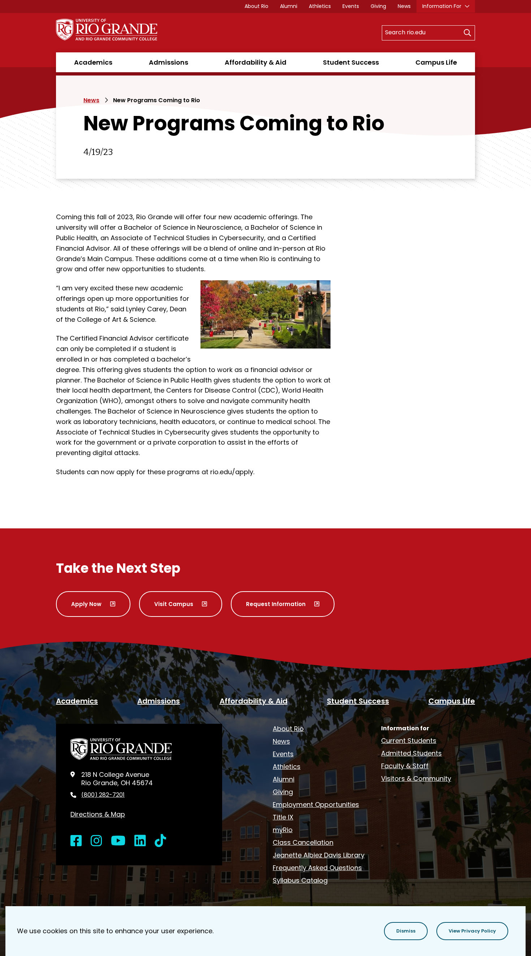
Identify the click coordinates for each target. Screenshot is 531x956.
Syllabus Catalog (300, 880)
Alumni (288, 6)
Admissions (168, 62)
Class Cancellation (303, 842)
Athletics (320, 6)
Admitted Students (411, 753)
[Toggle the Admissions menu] (168, 69)
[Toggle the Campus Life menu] (436, 69)
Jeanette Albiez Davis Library (318, 855)
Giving (378, 6)
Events (350, 6)
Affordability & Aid (255, 62)
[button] (406, 931)
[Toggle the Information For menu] (446, 9)
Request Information (276, 604)
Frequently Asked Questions (317, 867)
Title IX (283, 817)
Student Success (351, 62)
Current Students (408, 740)
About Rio (256, 6)
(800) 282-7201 (103, 795)
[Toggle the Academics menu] (93, 69)
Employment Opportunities (316, 804)
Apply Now (86, 604)
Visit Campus (173, 604)
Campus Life (436, 62)
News (404, 6)
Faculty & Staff (404, 765)
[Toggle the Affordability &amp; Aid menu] (255, 69)
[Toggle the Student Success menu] (350, 69)
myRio (283, 829)
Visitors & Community (416, 778)
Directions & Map (97, 814)
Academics (93, 62)
